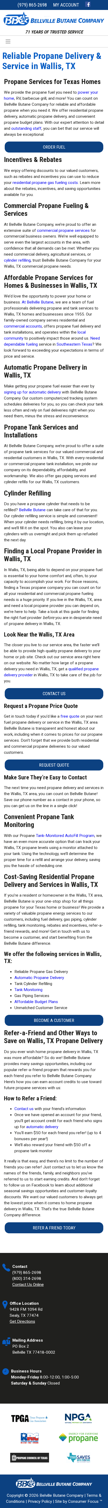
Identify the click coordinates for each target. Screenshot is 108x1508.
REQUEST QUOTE (54, 765)
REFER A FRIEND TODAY (54, 1227)
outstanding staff (26, 128)
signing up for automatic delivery (32, 392)
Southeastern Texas (74, 344)
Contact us (24, 1108)
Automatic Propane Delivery (39, 977)
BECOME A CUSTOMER (54, 1020)
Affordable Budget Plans (36, 1001)
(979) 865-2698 (32, 5)
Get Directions (22, 1321)
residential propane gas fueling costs (45, 182)
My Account (66, 5)
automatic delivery (42, 1126)
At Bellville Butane (37, 302)
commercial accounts (23, 326)
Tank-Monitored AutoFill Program (65, 835)
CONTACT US (54, 693)
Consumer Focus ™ (85, 1501)
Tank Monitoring (28, 989)
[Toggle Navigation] (54, 41)
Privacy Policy (40, 1501)
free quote (70, 716)
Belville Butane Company (61, 1495)
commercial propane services (63, 230)
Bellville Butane (32, 510)
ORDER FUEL (54, 147)
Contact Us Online (28, 1284)
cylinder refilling (17, 260)
